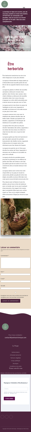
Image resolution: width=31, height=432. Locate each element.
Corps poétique (15, 360)
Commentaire (5, 255)
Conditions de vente (15, 366)
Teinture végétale (15, 358)
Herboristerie (15, 352)
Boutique (15, 363)
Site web (3, 285)
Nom (2, 272)
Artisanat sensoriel (15, 355)
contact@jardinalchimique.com (15, 337)
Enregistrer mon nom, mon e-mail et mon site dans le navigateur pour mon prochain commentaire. (14, 296)
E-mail (3, 278)
